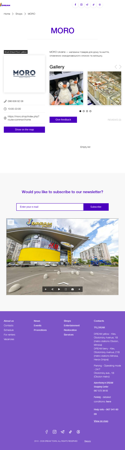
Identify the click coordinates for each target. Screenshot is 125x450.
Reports (87, 441)
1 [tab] (80, 111)
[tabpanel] (66, 88)
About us (9, 320)
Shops (19, 13)
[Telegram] (87, 5)
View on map (101, 420)
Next (120, 67)
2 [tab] (84, 111)
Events (37, 325)
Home (7, 13)
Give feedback (63, 119)
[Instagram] (81, 5)
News (37, 320)
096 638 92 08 (15, 101)
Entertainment (72, 325)
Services (68, 334)
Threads (78, 431)
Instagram (54, 431)
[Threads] (100, 5)
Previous (116, 67)
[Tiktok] (94, 5)
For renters (9, 334)
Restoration (70, 329)
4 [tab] (90, 111)
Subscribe (95, 207)
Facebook (46, 431)
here (108, 401)
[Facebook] (75, 5)
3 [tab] (87, 111)
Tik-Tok (70, 431)
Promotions (40, 329)
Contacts (8, 325)
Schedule (9, 330)
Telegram (62, 431)
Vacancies (9, 339)
